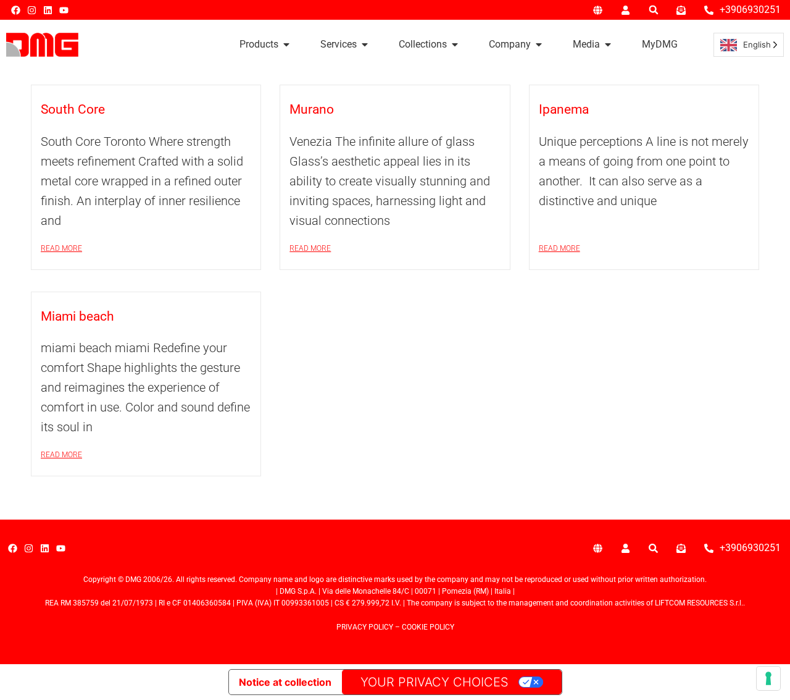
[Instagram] (31, 10)
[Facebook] (15, 10)
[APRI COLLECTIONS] (455, 44)
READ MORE (61, 248)
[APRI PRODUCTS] (286, 44)
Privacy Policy (364, 627)
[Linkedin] (47, 10)
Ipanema (564, 109)
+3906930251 (750, 9)
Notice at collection (285, 682)
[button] (653, 10)
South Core (73, 109)
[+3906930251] (708, 10)
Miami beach (77, 316)
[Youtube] (63, 10)
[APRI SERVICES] (365, 44)
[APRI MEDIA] (608, 44)
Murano (311, 109)
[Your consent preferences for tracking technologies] (768, 678)
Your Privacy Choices (434, 682)
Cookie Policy (428, 627)
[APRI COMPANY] (539, 44)
